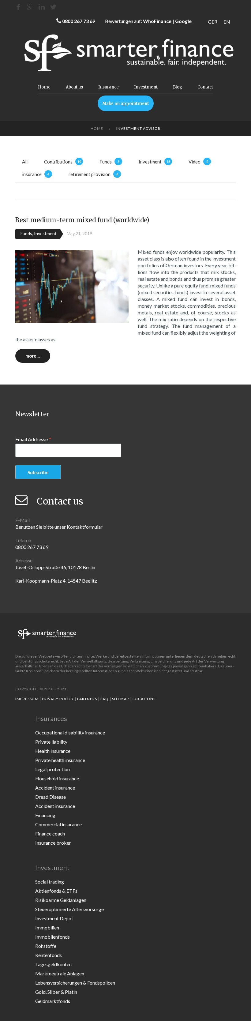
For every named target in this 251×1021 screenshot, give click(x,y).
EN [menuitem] (226, 21)
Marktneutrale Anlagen (59, 973)
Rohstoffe (45, 946)
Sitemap (120, 698)
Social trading (49, 881)
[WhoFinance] (53, 7)
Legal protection (52, 769)
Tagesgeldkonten (53, 964)
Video (194, 161)
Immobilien (47, 927)
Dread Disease (50, 797)
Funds (105, 161)
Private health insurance (60, 760)
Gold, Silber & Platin (56, 992)
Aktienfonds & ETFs (56, 891)
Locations (144, 698)
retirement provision (90, 174)
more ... (32, 355)
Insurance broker (53, 843)
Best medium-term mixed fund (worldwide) (82, 220)
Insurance (108, 87)
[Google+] (30, 7)
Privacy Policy (58, 698)
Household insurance (57, 778)
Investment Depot (54, 918)
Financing (45, 815)
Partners (87, 698)
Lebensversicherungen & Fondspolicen (75, 982)
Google (183, 21)
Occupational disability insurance (70, 732)
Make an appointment (125, 103)
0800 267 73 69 (78, 21)
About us (74, 87)
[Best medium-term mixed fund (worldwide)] (72, 286)
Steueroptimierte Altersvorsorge (69, 909)
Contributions (58, 161)
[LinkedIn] (42, 7)
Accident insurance (55, 787)
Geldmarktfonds (52, 1001)
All (25, 161)
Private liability (51, 742)
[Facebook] (18, 7)
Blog (177, 87)
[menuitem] (212, 21)
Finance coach (50, 833)
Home (44, 87)
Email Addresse (33, 439)
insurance (32, 174)
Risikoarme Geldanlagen (60, 900)
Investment (146, 87)
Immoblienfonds (52, 937)
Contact (205, 87)
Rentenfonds (48, 955)
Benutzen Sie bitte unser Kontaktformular (59, 527)
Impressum (27, 698)
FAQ (104, 698)
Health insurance (52, 751)
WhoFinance (157, 21)
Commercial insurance (58, 824)
